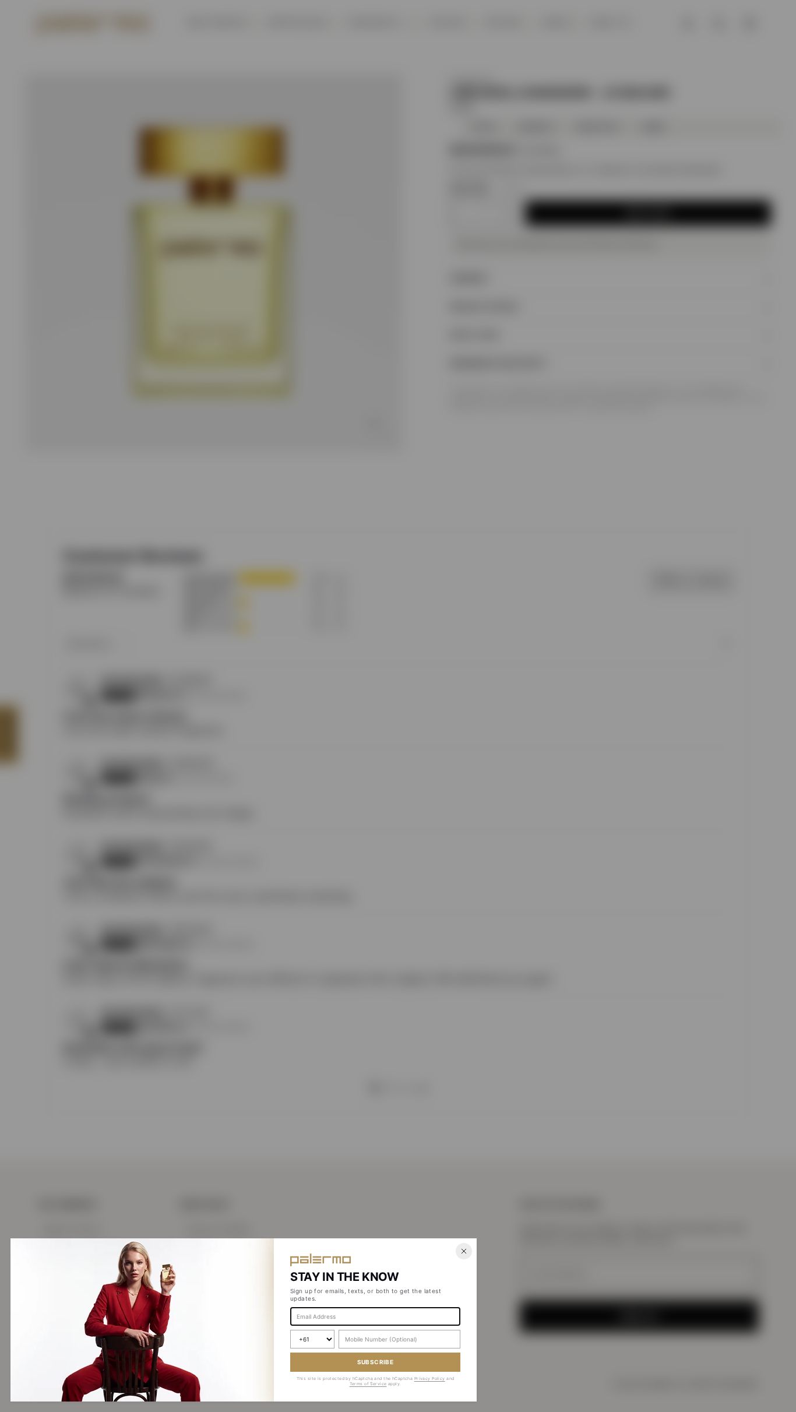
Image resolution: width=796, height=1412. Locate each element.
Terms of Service (368, 1383)
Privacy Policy (429, 1378)
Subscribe (375, 1361)
